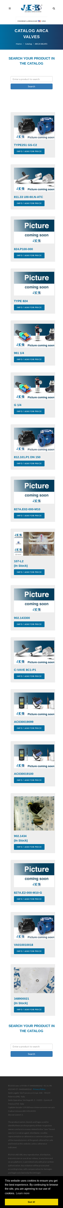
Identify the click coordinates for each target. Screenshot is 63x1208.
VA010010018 (23, 944)
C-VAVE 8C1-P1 (25, 670)
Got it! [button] (31, 1202)
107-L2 (19, 561)
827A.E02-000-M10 (27, 509)
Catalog (28, 44)
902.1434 (20, 836)
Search (31, 86)
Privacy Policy (39, 1089)
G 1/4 (17, 405)
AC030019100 (23, 773)
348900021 (21, 998)
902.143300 (22, 618)
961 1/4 (19, 353)
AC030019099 (23, 721)
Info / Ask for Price (29, 151)
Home (19, 44)
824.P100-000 (23, 249)
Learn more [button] (23, 1193)
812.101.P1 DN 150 (27, 457)
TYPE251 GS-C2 (25, 145)
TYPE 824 (21, 301)
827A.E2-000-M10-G (28, 892)
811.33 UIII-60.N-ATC (28, 197)
